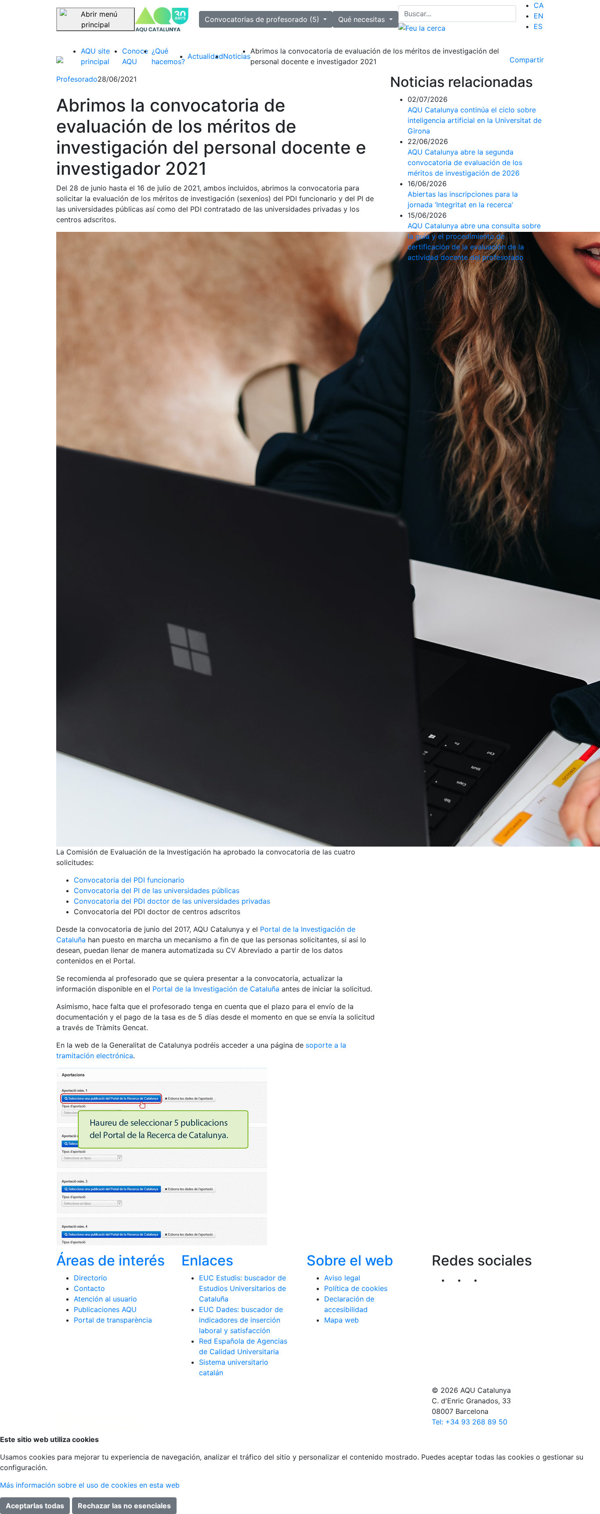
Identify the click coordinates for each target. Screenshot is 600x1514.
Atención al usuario (105, 1298)
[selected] (161, 19)
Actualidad (205, 56)
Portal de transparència (113, 1320)
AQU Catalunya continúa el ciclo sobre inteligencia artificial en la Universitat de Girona (475, 120)
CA (539, 5)
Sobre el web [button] (350, 1260)
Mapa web (341, 1320)
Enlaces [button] (207, 1260)
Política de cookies (355, 1288)
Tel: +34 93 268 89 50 (469, 1421)
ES (538, 26)
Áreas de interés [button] (110, 1260)
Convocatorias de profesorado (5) (263, 19)
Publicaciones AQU (105, 1309)
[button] (490, 1280)
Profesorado (77, 79)
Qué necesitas (362, 19)
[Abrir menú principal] (95, 19)
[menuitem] (539, 5)
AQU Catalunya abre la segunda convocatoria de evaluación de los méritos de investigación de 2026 (465, 162)
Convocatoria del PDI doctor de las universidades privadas (172, 901)
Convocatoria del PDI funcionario (129, 880)
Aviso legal (342, 1277)
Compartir (527, 59)
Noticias (236, 56)
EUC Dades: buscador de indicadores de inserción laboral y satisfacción (241, 1320)
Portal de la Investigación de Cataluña (217, 988)
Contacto (89, 1288)
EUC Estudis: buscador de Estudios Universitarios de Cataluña (242, 1288)
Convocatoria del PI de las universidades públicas (156, 890)
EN (538, 15)
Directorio (90, 1277)
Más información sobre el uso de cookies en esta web (90, 1485)
